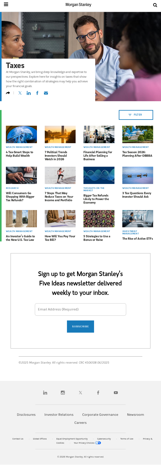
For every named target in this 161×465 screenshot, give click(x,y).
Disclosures (26, 415)
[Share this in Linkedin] (29, 94)
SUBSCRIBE (80, 326)
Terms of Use (127, 439)
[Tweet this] (20, 94)
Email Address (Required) (58, 309)
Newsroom (135, 415)
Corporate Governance (100, 415)
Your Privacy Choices (84, 443)
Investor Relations (58, 415)
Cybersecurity (104, 439)
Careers (80, 423)
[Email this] (46, 94)
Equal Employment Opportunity (72, 439)
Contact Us (18, 439)
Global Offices (40, 439)
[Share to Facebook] (37, 94)
